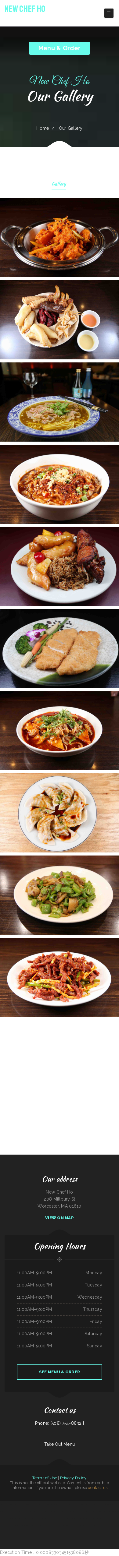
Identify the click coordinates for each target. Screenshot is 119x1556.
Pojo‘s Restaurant (78, 1525)
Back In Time (77, 1518)
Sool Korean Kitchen (110, 1504)
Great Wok (98, 1518)
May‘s (116, 1518)
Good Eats (117, 1504)
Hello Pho (14, 1511)
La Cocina (102, 1525)
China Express (112, 1518)
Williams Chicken (71, 1518)
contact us (97, 1487)
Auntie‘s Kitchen (101, 1511)
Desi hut (75, 1511)
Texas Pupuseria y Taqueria (32, 1518)
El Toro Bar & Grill (108, 1525)
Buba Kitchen (39, 1511)
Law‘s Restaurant (92, 1518)
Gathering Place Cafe (75, 1504)
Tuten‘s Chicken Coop (115, 1511)
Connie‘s (67, 1525)
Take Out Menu (59, 1444)
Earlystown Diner (48, 1525)
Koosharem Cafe (24, 1518)
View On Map (59, 1218)
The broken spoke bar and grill (5, 1525)
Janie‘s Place (116, 1525)
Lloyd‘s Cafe (91, 1511)
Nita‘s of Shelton (59, 1511)
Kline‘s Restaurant (3, 1504)
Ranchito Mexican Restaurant (31, 1511)
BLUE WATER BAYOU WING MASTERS (63, 1504)
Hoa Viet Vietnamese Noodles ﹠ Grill (20, 1525)
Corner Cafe (9, 1511)
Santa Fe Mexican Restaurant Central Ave (59, 1518)
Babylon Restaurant (52, 1504)
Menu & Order (59, 48)
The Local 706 (103, 1504)
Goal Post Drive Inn (105, 1518)
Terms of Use (44, 1478)
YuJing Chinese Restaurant (23, 1504)
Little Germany (70, 1511)
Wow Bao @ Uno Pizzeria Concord (49, 1511)
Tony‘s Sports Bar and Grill (13, 1504)
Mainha (65, 1511)
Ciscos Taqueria (107, 1511)
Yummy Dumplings (36, 1525)
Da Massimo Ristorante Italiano (42, 1504)
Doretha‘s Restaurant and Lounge (58, 1525)
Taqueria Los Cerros (21, 1511)
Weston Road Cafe (84, 1518)
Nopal (98, 1504)
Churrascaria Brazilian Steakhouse (44, 1518)
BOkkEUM (30, 1525)
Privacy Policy (73, 1478)
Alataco (42, 1525)
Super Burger (3, 1511)
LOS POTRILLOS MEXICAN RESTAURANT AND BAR (10, 1518)
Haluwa (96, 1511)
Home (42, 128)
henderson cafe (83, 1504)
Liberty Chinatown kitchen (91, 1504)
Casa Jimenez (72, 1525)
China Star (86, 1511)
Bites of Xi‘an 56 (32, 1504)
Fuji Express (80, 1511)
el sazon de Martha (86, 1525)
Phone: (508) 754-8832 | (59, 1423)
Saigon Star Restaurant (96, 1525)
